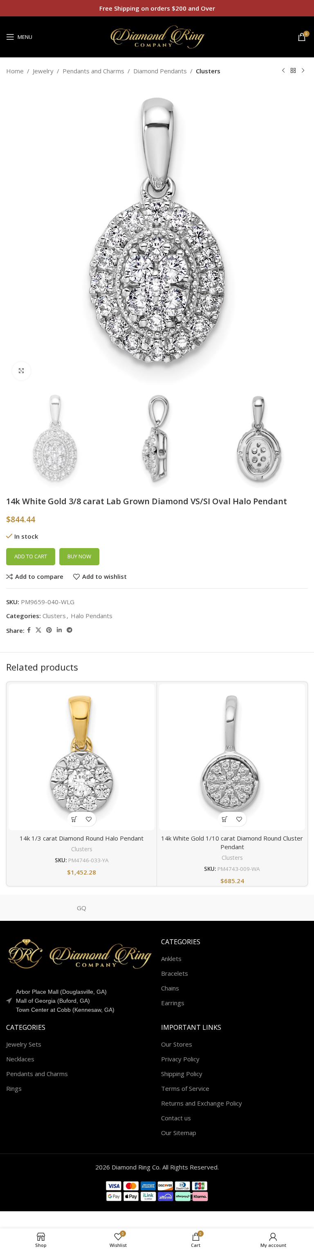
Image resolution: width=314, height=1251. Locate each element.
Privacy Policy (180, 1059)
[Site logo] (157, 36)
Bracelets (174, 973)
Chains (170, 988)
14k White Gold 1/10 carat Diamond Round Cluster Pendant (232, 842)
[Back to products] (293, 71)
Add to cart (30, 556)
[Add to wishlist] (89, 819)
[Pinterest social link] (49, 630)
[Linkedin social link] (59, 630)
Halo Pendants (91, 616)
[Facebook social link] (29, 630)
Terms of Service (185, 1088)
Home (15, 71)
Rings (14, 1088)
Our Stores (176, 1044)
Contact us (176, 1118)
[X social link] (38, 630)
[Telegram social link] (69, 630)
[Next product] (303, 71)
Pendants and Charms (93, 71)
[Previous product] (283, 71)
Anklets (171, 958)
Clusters (208, 71)
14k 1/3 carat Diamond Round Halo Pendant (82, 838)
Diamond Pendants (160, 71)
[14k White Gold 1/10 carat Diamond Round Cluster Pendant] (232, 757)
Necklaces (20, 1059)
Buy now (79, 556)
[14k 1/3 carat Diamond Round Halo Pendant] (82, 757)
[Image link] (79, 953)
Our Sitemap (178, 1133)
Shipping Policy (181, 1074)
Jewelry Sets (23, 1044)
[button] (74, 819)
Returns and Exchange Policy (201, 1103)
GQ (81, 908)
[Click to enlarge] (21, 371)
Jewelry (43, 71)
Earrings (172, 1003)
